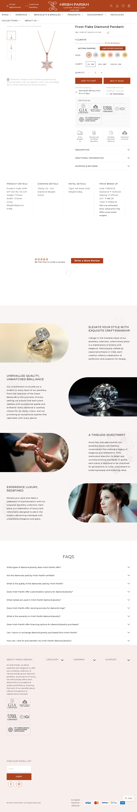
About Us (31, 20)
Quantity (79, 73)
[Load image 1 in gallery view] (11, 35)
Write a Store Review (87, 260)
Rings (5, 14)
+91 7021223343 (116, 94)
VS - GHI (90, 64)
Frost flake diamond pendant (28, 26)
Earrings (21, 14)
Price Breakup (112, 43)
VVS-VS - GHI (116, 64)
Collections (10, 20)
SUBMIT (19, 777)
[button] (111, 6)
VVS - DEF (102, 64)
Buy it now (117, 81)
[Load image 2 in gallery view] (11, 45)
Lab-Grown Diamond (112, 48)
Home (10, 26)
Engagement (95, 14)
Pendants (74, 14)
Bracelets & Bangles (47, 14)
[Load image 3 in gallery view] (11, 55)
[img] (50, 259)
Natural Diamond (87, 48)
